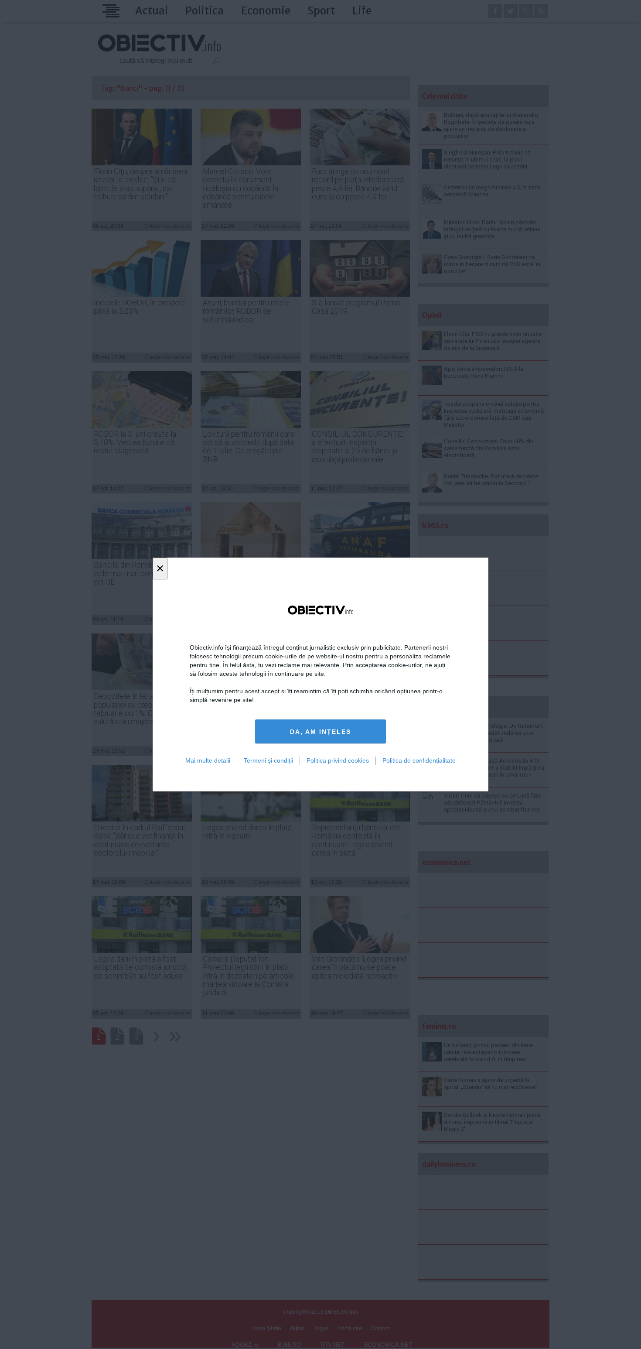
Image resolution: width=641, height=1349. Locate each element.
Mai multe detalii (207, 760)
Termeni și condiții (268, 760)
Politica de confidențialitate (419, 760)
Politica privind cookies (338, 760)
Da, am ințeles (320, 731)
